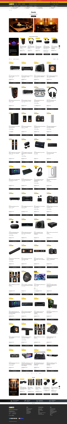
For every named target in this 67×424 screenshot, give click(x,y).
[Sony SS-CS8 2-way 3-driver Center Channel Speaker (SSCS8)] (39, 41)
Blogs (50, 414)
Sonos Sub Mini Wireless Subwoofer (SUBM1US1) (51, 180)
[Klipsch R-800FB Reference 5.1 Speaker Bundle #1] (40, 329)
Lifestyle (35, 6)
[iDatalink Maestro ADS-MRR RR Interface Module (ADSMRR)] (52, 304)
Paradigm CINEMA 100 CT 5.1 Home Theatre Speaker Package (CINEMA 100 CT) (23, 388)
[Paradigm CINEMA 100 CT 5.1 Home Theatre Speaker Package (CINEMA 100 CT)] (23, 382)
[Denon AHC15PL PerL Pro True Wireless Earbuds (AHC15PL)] (40, 199)
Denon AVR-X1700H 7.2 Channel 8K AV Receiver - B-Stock (14, 76)
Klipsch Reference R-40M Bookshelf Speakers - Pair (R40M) (26, 127)
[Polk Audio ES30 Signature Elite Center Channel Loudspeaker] (14, 355)
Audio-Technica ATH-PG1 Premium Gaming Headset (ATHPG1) (31, 47)
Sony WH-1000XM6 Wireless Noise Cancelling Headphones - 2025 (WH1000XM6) (39, 180)
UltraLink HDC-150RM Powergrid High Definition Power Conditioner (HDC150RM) (52, 364)
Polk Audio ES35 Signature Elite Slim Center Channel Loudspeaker (26, 337)
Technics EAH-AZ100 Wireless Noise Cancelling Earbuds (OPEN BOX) (46, 47)
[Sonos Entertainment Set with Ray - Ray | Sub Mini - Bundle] (54, 382)
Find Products (21, 31)
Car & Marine (30, 6)
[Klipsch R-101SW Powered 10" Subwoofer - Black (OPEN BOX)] (14, 329)
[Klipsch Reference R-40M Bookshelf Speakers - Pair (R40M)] (27, 119)
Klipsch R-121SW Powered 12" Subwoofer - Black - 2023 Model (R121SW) (52, 76)
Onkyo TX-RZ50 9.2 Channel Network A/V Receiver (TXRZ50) (27, 207)
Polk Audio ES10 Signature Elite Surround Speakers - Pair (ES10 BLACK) (52, 259)
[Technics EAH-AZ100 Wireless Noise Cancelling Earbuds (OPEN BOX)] (46, 41)
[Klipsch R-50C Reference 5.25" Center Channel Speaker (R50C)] (27, 251)
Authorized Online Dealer (41, 414)
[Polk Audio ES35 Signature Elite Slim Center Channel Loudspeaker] (27, 329)
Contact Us (27, 410)
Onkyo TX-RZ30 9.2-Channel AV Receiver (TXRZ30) (52, 233)
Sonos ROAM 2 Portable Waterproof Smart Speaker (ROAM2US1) (51, 127)
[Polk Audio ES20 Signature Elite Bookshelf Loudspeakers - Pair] (40, 119)
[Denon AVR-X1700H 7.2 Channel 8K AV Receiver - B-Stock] (14, 68)
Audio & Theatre (16, 6)
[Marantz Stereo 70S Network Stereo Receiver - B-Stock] (14, 199)
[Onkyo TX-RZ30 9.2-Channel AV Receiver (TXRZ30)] (52, 225)
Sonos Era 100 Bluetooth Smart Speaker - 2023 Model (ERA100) (14, 127)
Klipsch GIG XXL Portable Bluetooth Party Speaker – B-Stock (23, 47)
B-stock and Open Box (52, 409)
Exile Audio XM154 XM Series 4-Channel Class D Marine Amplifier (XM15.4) (26, 180)
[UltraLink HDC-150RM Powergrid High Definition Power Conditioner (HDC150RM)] (52, 355)
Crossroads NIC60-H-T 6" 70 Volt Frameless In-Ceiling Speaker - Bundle (46, 388)
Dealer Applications (52, 412)
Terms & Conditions (28, 412)
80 (36, 373)
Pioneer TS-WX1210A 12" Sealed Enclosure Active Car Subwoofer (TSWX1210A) (39, 76)
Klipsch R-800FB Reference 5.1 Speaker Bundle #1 (39, 337)
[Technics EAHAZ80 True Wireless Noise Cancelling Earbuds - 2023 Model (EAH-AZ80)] (27, 145)
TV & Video (10, 6)
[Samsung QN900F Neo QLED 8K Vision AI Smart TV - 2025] (40, 277)
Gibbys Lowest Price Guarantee (41, 412)
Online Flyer (51, 413)
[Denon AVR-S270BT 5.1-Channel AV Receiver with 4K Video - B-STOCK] (27, 93)
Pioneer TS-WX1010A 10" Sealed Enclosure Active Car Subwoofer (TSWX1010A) (54, 47)
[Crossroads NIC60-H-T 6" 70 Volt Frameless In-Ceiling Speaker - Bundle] (46, 382)
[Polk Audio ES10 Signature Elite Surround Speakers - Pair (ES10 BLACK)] (52, 251)
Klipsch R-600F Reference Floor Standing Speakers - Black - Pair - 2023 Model (14, 153)
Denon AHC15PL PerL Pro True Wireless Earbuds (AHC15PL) (39, 207)
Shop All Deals (34, 16)
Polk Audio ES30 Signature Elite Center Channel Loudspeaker (14, 363)
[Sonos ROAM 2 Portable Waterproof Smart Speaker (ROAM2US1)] (52, 119)
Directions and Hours (28, 409)
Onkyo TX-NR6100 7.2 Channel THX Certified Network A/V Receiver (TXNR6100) (39, 312)
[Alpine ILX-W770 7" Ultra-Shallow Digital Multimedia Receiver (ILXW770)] (14, 172)
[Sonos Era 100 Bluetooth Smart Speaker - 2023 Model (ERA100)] (14, 119)
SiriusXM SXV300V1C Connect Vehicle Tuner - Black (39, 153)
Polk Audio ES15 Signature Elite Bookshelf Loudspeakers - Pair (52, 207)
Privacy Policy (28, 413)
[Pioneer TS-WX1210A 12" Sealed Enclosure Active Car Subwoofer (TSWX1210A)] (40, 68)
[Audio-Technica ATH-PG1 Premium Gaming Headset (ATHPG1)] (31, 41)
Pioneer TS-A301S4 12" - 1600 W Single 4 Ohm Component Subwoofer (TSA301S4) (27, 285)
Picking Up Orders (40, 408)
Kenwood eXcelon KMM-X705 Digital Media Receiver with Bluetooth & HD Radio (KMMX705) (52, 285)
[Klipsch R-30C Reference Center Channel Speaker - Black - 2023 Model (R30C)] (40, 251)
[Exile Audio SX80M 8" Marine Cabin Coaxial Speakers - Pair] (52, 329)
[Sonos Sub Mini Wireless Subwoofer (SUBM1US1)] (52, 172)
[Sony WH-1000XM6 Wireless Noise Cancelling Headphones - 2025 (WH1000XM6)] (40, 172)
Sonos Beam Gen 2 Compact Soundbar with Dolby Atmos (14, 259)
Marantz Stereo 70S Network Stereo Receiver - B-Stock (14, 207)
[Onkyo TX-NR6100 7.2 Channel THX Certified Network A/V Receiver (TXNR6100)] (40, 304)
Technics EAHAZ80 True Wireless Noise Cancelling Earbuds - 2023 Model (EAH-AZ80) (26, 153)
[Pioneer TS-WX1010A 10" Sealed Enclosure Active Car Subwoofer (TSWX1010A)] (54, 41)
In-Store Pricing (40, 413)
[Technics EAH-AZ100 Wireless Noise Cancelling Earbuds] (40, 93)
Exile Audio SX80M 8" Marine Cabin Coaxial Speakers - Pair (51, 337)
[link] (27, 373)
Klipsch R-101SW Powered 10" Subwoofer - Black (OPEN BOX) (14, 337)
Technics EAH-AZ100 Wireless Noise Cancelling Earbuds (39, 101)
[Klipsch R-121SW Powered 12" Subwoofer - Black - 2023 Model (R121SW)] (52, 68)
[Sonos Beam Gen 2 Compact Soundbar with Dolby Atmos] (14, 251)
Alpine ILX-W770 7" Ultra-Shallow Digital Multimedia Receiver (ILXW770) (14, 180)
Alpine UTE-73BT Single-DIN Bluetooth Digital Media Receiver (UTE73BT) (26, 312)
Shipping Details (40, 409)
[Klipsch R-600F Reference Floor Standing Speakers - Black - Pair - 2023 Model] (14, 145)
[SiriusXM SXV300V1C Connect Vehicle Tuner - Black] (40, 145)
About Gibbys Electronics (29, 408)
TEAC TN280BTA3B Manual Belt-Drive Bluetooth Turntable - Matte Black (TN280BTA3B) (39, 364)
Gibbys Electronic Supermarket (14, 421)
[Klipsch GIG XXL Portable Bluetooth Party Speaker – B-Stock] (23, 41)
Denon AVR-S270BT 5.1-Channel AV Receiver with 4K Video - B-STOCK (26, 101)
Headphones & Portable (23, 6)
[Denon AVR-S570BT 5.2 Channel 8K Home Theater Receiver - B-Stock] (27, 68)
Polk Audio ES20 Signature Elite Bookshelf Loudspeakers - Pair (39, 127)
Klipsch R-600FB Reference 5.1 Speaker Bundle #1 (14, 285)
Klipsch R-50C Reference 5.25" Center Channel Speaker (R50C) (26, 259)
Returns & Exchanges (40, 410)
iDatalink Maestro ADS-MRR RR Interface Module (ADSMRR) (52, 312)
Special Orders (51, 410)
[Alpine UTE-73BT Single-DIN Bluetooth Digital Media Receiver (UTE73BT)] (27, 304)
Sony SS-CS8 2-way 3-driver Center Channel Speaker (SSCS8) (39, 47)
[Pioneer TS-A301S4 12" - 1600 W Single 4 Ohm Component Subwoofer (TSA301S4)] (27, 277)
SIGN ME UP (40, 0)
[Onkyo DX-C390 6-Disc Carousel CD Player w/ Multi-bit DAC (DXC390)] (27, 225)
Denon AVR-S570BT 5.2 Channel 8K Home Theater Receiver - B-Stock (27, 76)
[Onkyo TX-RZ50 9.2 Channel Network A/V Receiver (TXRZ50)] (27, 199)
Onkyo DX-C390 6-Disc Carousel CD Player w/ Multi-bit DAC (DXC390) (26, 233)
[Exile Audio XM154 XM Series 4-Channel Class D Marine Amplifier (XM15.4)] (27, 172)
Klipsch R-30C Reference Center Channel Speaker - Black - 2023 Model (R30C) (39, 259)
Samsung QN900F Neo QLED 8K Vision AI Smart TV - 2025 (39, 285)
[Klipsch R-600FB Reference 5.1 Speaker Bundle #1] (14, 277)
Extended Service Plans (52, 408)
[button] (57, 4)
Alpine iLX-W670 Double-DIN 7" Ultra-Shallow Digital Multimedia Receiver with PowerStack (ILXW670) (14, 312)
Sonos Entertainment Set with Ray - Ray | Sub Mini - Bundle (54, 388)
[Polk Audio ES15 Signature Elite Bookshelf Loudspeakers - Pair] (52, 199)
